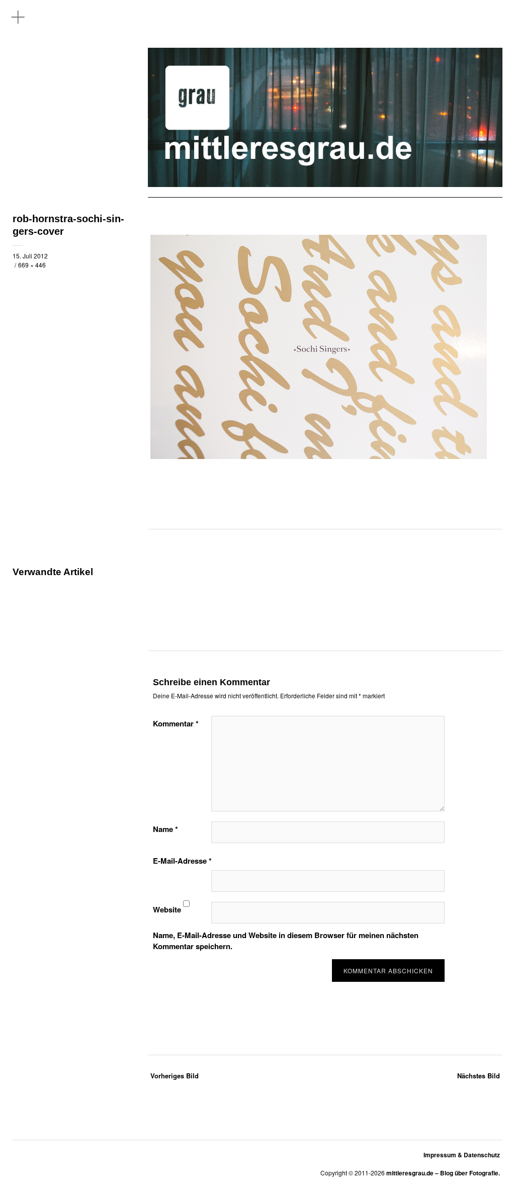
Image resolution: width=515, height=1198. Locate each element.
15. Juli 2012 (30, 255)
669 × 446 (32, 264)
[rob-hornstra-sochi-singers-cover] (318, 456)
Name (165, 829)
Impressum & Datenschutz (461, 1154)
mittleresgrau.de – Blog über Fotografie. (443, 1172)
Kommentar (176, 723)
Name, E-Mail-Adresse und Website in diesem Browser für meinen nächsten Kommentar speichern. (285, 941)
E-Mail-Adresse (182, 860)
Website (167, 909)
